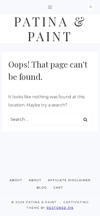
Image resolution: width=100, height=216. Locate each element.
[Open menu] (50, 7)
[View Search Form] (91, 7)
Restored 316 (60, 208)
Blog (42, 187)
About (15, 180)
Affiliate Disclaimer (69, 180)
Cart (58, 187)
